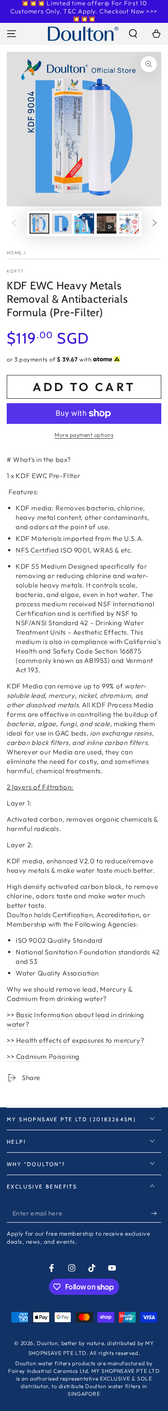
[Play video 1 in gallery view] (106, 223)
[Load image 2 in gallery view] (62, 223)
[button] (133, 33)
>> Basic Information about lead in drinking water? (75, 1019)
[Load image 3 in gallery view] (84, 223)
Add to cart (84, 386)
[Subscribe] (156, 1214)
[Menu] (11, 33)
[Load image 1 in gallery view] (39, 223)
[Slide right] (154, 224)
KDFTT (15, 271)
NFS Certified (37, 550)
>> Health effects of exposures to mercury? (75, 1040)
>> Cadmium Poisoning (44, 1056)
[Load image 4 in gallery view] (129, 223)
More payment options (84, 434)
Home (14, 253)
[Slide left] (14, 224)
